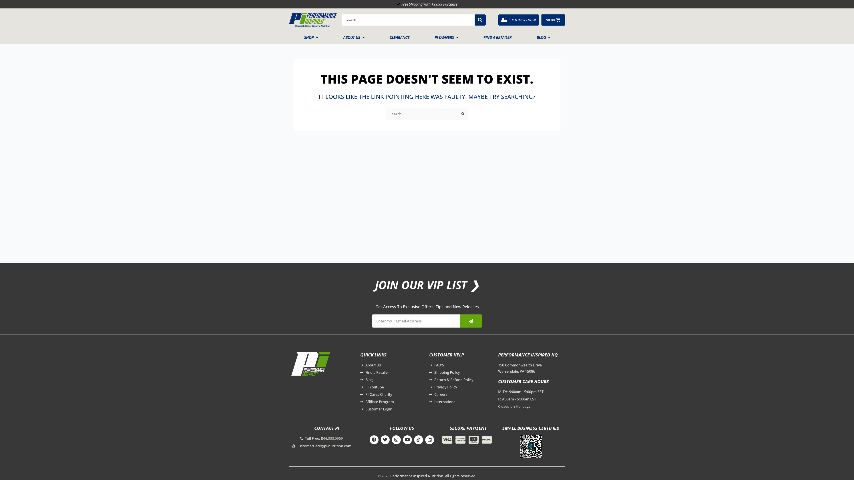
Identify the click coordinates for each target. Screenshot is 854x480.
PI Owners (444, 37)
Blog (541, 37)
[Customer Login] (504, 20)
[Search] (480, 20)
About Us (351, 37)
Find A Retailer (497, 37)
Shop (309, 37)
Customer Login (522, 20)
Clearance (399, 37)
